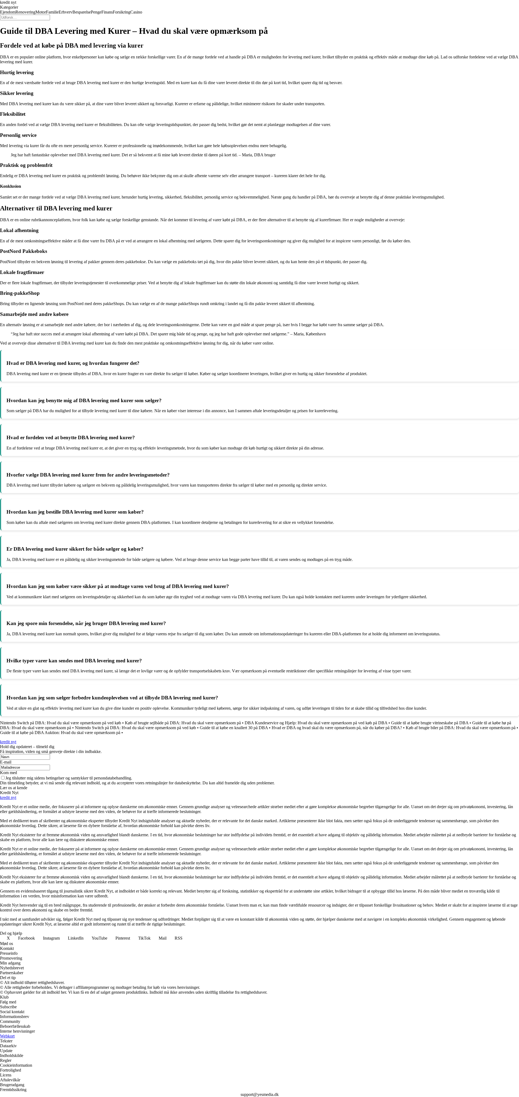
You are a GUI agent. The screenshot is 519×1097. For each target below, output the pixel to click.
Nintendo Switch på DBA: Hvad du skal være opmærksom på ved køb (60, 723)
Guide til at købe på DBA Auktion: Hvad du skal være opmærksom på (60, 732)
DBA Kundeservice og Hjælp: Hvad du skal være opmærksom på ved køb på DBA (316, 723)
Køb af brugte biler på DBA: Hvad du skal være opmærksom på (460, 727)
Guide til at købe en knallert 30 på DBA (234, 727)
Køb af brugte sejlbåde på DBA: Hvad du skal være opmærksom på (183, 723)
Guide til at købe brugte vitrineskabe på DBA (429, 723)
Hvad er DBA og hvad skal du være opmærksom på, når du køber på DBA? (337, 727)
